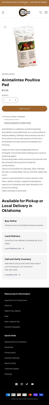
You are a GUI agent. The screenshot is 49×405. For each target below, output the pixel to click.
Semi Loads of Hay (12, 321)
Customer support (12, 369)
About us (8, 305)
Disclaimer (9, 347)
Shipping (8, 374)
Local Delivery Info (13, 248)
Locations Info (11, 275)
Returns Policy (10, 363)
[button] (3, 12)
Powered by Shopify (32, 399)
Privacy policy (10, 353)
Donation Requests (12, 327)
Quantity (5, 95)
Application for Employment (16, 300)
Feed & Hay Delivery (13, 311)
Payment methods (12, 358)
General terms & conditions (15, 342)
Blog (6, 316)
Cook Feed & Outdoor (21, 399)
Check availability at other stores (17, 123)
